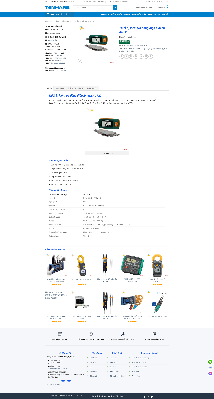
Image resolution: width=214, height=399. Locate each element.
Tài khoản (93, 371)
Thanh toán (114, 358)
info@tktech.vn (53, 40)
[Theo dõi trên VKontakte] (167, 1)
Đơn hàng (93, 358)
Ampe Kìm (136, 376)
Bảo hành (113, 362)
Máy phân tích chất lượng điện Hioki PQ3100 (56, 317)
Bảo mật (113, 367)
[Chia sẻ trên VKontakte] (141, 56)
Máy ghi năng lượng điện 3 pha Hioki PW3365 (57, 280)
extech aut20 (127, 49)
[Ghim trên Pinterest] (136, 56)
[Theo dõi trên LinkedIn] (163, 1)
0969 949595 (59, 63)
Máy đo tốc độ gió (139, 362)
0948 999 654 (60, 58)
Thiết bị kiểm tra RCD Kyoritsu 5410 (132, 280)
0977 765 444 (60, 55)
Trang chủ (48, 21)
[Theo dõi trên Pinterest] (161, 1)
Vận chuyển (114, 371)
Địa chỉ (92, 367)
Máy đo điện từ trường (140, 358)
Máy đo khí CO (137, 371)
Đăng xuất (93, 376)
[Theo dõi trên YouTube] (165, 1)
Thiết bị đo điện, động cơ (62, 21)
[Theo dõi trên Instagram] (157, 1)
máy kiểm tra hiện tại (156, 49)
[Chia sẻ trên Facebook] (121, 56)
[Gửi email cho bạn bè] (131, 56)
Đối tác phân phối (53, 384)
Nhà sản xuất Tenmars (120, 14)
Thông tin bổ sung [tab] (75, 88)
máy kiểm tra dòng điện (140, 49)
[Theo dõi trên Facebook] (154, 1)
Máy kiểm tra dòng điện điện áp (83, 21)
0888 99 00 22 (60, 71)
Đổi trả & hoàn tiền (116, 376)
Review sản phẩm (139, 14)
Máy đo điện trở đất (139, 367)
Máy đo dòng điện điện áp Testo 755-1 (107, 280)
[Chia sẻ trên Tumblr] (150, 56)
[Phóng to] (80, 61)
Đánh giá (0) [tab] (92, 88)
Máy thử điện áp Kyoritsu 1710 (157, 317)
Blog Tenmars (154, 14)
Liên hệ (165, 14)
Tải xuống (93, 362)
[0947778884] (210, 361)
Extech (134, 37)
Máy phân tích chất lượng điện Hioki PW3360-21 (132, 317)
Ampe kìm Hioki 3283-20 (81, 279)
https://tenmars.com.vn (58, 369)
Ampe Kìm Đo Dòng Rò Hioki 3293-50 (157, 280)
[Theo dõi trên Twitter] (159, 1)
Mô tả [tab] (49, 88)
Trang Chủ (104, 14)
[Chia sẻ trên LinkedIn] (145, 56)
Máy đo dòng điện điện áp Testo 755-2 (107, 317)
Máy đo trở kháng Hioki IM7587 (82, 317)
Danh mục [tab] (60, 88)
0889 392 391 (60, 60)
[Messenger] (210, 373)
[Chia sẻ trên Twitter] (126, 56)
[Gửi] (115, 7)
